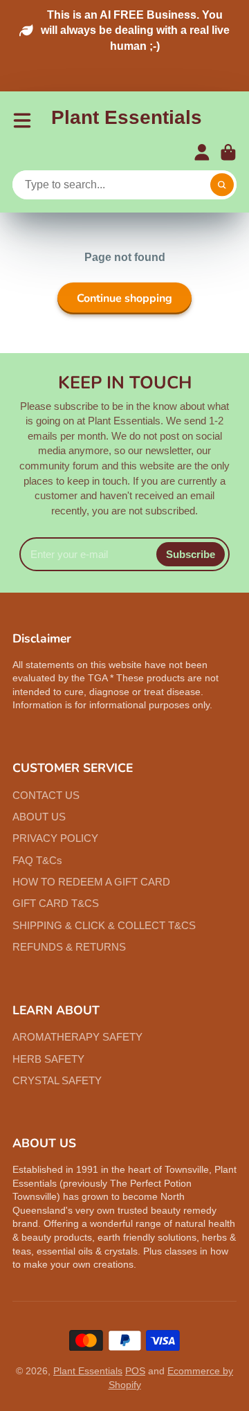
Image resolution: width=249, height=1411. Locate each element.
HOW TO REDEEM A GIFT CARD (91, 882)
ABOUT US (39, 817)
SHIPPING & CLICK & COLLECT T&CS (104, 925)
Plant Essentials (87, 1370)
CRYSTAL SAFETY (57, 1080)
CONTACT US (46, 795)
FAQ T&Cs (37, 860)
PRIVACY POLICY (55, 838)
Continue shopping (124, 298)
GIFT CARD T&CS (55, 903)
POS (135, 1370)
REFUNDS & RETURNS (69, 947)
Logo (126, 120)
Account (202, 152)
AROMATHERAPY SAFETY (77, 1037)
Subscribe (190, 554)
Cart (228, 152)
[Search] (222, 185)
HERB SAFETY (48, 1059)
